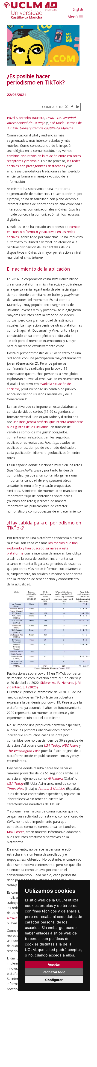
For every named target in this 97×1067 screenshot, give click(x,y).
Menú (73, 16)
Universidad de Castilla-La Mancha (46, 128)
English (78, 9)
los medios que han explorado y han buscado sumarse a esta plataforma (42, 548)
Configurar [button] (54, 980)
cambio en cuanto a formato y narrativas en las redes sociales (43, 231)
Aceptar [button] (54, 964)
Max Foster (15, 832)
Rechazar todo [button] (54, 972)
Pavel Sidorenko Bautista (25, 118)
